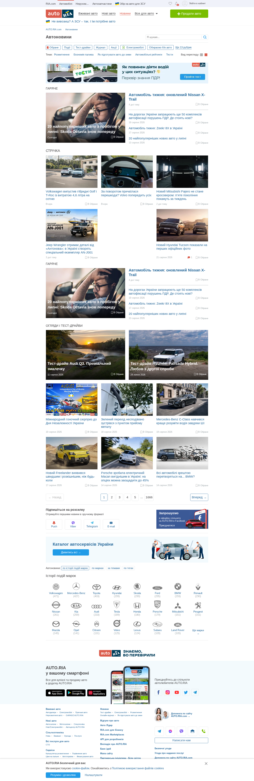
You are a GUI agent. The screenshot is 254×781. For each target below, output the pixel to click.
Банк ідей (105, 748)
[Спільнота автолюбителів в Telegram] (195, 692)
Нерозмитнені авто (54, 715)
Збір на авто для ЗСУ (132, 3)
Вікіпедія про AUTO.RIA (113, 744)
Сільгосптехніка (55, 732)
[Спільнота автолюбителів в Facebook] (158, 692)
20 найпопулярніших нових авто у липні (157, 138)
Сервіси (50, 750)
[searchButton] (204, 37)
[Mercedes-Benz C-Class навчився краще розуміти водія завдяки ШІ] (182, 399)
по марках (98, 568)
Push (54, 526)
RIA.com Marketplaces (112, 734)
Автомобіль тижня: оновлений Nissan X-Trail (167, 97)
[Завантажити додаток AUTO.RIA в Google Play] (76, 692)
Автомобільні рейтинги (148, 54)
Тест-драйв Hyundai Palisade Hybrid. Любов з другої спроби (164, 366)
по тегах (128, 568)
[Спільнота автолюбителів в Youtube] (176, 692)
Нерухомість (83, 3)
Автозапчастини (102, 3)
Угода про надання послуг (169, 753)
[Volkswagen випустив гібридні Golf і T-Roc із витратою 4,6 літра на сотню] (72, 171)
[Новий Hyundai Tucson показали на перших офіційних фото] (182, 225)
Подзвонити (203, 731)
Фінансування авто (85, 756)
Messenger (170, 731)
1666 (149, 497)
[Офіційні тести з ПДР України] (127, 73)
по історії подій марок (75, 568)
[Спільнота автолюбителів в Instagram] (167, 692)
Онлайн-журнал (107, 715)
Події (67, 47)
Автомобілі (65, 3)
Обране (54, 47)
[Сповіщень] (176, 3)
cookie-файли (80, 768)
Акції (114, 47)
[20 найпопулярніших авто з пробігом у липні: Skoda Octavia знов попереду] (85, 118)
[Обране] (170, 3)
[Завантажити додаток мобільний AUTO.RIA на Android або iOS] (130, 685)
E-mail (111, 526)
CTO (48, 745)
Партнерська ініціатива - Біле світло (120, 758)
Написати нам (181, 740)
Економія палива (83, 54)
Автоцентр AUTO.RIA (75, 727)
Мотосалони (65, 724)
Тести (169, 54)
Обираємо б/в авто (160, 47)
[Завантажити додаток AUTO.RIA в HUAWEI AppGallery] (96, 692)
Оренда (67, 736)
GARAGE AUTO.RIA (74, 715)
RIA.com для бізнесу (111, 730)
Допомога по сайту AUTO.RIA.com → (181, 715)
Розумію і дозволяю (63, 775)
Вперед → (199, 497)
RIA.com (51, 3)
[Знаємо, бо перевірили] (127, 655)
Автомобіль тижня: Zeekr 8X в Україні (155, 128)
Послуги (78, 736)
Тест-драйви (83, 47)
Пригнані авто (81, 712)
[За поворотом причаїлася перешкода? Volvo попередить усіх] (127, 171)
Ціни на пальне (52, 756)
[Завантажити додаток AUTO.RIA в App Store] (55, 692)
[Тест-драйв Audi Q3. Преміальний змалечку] (85, 355)
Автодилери (51, 712)
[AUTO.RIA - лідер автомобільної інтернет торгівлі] (59, 14)
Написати (192, 731)
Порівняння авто (79, 753)
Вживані (57, 736)
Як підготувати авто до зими (114, 54)
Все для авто (144, 13)
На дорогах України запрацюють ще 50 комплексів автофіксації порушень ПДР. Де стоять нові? (165, 116)
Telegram (159, 731)
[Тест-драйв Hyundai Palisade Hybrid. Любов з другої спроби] (168, 355)
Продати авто (190, 13)
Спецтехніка (79, 724)
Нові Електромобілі (54, 727)
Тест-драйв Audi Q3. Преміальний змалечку (79, 366)
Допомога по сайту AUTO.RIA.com (173, 757)
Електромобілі (135, 47)
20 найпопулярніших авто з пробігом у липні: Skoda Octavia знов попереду (84, 129)
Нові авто (109, 13)
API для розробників (112, 739)
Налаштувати (93, 775)
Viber (73, 526)
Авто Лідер (106, 725)
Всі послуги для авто (57, 741)
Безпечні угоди (163, 748)
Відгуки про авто (109, 720)
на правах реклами (87, 385)
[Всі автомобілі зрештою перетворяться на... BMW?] (182, 453)
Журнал (100, 47)
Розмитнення (61, 54)
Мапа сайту (106, 753)
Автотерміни (67, 756)
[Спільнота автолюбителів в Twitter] (186, 692)
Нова (48, 736)
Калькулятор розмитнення (57, 753)
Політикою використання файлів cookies (138, 768)
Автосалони (51, 724)
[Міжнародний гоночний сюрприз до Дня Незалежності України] (72, 399)
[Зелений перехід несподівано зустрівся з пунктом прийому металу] (127, 399)
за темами (114, 568)
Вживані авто (88, 13)
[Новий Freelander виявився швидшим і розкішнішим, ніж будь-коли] (72, 453)
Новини (125, 13)
